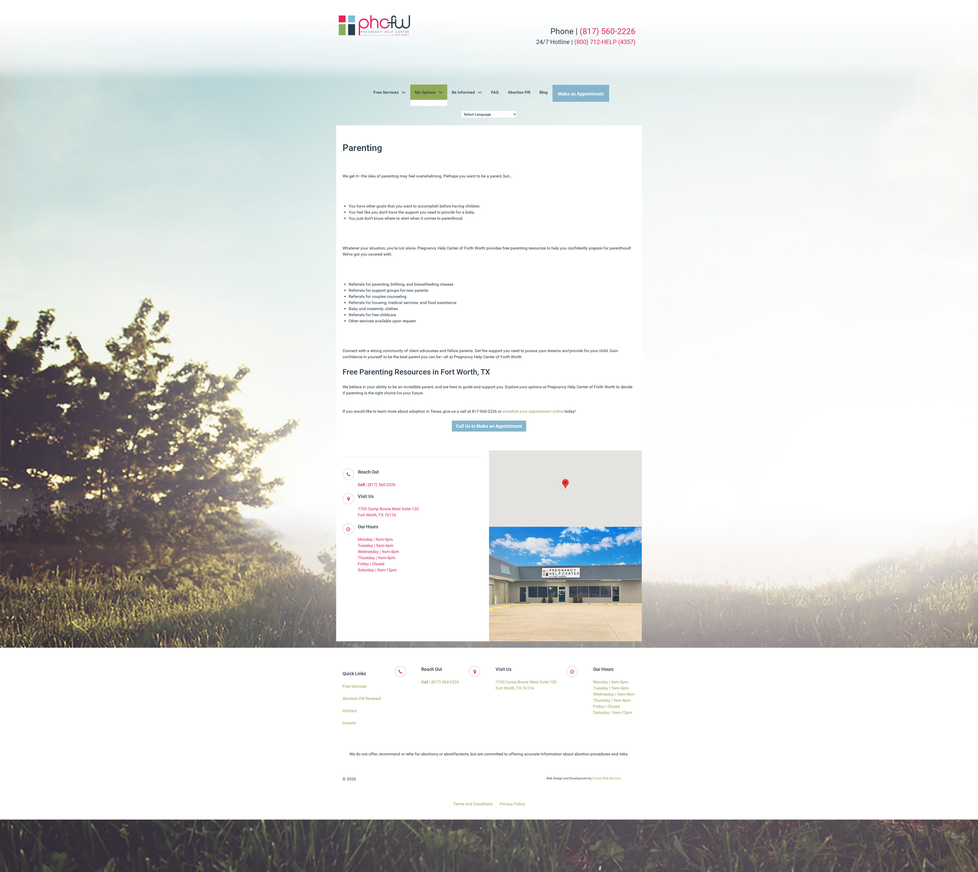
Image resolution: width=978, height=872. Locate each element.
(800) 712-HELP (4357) (604, 42)
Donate (349, 723)
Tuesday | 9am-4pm (375, 545)
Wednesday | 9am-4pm (378, 551)
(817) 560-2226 (607, 31)
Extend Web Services (606, 778)
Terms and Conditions (473, 803)
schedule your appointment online (532, 411)
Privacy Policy (512, 803)
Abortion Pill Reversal (362, 698)
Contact (350, 710)
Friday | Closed (371, 563)
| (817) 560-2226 (377, 484)
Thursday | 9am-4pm (376, 557)
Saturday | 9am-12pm (377, 570)
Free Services (354, 686)
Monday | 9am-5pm (375, 539)
